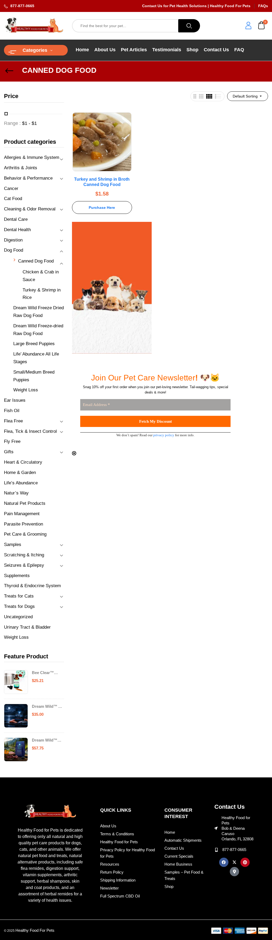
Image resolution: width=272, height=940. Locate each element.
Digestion (13, 240)
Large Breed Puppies (34, 343)
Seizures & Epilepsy (24, 565)
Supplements (17, 575)
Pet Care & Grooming (25, 534)
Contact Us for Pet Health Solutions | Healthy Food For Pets (196, 6)
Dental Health (17, 229)
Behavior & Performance (28, 178)
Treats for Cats (19, 596)
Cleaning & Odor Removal (30, 208)
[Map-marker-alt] (234, 871)
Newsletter (109, 888)
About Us (108, 826)
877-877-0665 (22, 6)
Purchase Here (102, 207)
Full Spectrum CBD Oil (120, 896)
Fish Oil (11, 410)
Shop (168, 886)
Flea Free (13, 421)
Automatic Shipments (183, 840)
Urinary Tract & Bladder (27, 627)
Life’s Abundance (21, 482)
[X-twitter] (234, 862)
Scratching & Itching (24, 554)
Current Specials (178, 856)
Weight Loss (25, 389)
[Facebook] (223, 862)
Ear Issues (15, 400)
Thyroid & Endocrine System (32, 585)
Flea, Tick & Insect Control (30, 431)
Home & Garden (20, 472)
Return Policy (112, 872)
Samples (12, 544)
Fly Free (12, 441)
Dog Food (13, 250)
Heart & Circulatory (23, 462)
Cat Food (13, 198)
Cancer (11, 188)
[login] (248, 26)
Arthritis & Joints (20, 167)
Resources (109, 864)
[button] (261, 26)
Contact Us (174, 848)
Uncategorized (18, 616)
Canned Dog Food (36, 261)
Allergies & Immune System (31, 157)
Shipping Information (117, 880)
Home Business (178, 864)
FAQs (263, 6)
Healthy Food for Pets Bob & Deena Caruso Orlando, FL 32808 (237, 828)
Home (169, 832)
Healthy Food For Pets (34, 930)
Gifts (9, 451)
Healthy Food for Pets (119, 842)
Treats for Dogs (19, 606)
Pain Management (22, 513)
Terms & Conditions (117, 834)
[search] (189, 25)
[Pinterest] (245, 862)
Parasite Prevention (23, 524)
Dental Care (16, 219)
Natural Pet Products (24, 503)
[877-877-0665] (216, 850)
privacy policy (163, 435)
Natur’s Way (16, 493)
